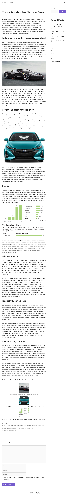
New (52, 56)
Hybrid (53, 54)
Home (64, 2)
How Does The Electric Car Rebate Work (14, 432)
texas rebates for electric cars (25, 428)
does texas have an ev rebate (9, 427)
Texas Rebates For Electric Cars (12, 20)
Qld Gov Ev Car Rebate (57, 41)
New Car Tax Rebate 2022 (10, 430)
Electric (6, 423)
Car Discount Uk (56, 24)
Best (52, 48)
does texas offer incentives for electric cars (27, 427)
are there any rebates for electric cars (13, 425)
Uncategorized (55, 62)
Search (53, 9)
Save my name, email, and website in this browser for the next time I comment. (24, 479)
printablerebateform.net (37, 494)
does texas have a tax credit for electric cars (34, 425)
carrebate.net (7, 2)
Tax (52, 59)
